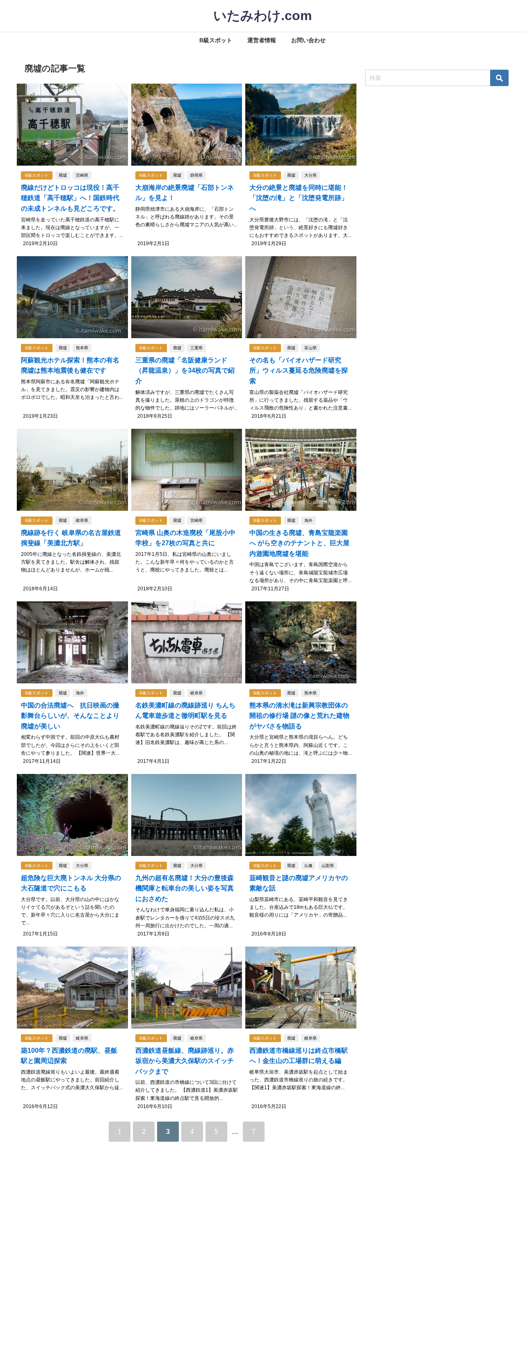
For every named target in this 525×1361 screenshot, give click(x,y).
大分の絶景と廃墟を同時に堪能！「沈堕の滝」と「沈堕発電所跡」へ (298, 198)
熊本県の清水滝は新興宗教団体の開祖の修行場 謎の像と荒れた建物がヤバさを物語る (299, 716)
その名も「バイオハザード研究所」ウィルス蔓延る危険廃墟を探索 (298, 371)
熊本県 (82, 348)
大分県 (310, 175)
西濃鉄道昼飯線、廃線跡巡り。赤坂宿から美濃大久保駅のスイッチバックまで (184, 1061)
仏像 (308, 865)
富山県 (310, 348)
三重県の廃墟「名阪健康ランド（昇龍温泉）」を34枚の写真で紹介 (185, 371)
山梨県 (328, 865)
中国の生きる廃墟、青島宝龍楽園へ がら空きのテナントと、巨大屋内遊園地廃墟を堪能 (299, 543)
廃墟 (63, 175)
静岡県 (196, 175)
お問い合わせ (308, 40)
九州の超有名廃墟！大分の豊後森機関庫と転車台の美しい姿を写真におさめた (184, 888)
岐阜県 (82, 520)
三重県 (196, 348)
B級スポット (215, 40)
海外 (308, 520)
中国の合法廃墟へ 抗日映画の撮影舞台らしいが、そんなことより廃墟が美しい (70, 716)
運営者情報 (261, 40)
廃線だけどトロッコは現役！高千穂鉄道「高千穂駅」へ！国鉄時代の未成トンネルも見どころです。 (70, 198)
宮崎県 (82, 175)
